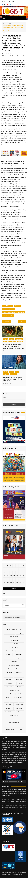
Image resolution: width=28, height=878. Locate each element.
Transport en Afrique (8, 315)
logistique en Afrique (14, 690)
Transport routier (21, 55)
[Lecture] (4, 781)
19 (11, 579)
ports (21, 701)
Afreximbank (9, 633)
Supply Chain (13, 374)
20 (14, 579)
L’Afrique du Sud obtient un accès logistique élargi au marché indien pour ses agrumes (13, 346)
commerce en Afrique (14, 665)
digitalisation (19, 672)
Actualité (10, 55)
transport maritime (14, 726)
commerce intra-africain (14, 668)
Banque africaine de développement (14, 658)
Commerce (13, 341)
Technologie (19, 708)
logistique (19, 686)
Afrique (20, 633)
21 (17, 579)
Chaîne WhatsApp (13, 1)
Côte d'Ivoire (9, 672)
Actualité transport (8, 306)
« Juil (4, 593)
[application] (14, 776)
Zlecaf (20, 729)
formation (8, 679)
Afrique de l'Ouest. (14, 647)
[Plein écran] (24, 781)
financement (19, 676)
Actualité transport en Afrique (14, 629)
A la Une (5, 55)
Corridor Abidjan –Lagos (9, 309)
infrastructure (19, 679)
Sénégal (8, 708)
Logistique (20, 341)
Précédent (7, 321)
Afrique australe (14, 636)
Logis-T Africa (9, 686)
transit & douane (10, 711)
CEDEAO (18, 306)
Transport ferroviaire (14, 722)
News (6, 701)
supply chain (8, 704)
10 (4, 575)
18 (8, 579)
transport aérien (14, 715)
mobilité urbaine (18, 697)
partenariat (14, 701)
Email (4, 397)
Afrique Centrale (14, 640)
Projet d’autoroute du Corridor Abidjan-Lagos (14, 312)
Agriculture (6, 341)
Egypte (17, 371)
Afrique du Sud (19, 339)
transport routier (10, 729)
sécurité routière (19, 704)
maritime (20, 694)
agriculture (19, 651)
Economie (8, 676)
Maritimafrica (5, 1)
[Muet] (22, 781)
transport (20, 711)
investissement (9, 683)
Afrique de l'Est (14, 643)
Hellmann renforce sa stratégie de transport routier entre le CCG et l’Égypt (13, 379)
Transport (14, 55)
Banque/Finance (18, 654)
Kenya (20, 683)
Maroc (7, 697)
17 (4, 579)
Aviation (8, 654)
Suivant (21, 321)
